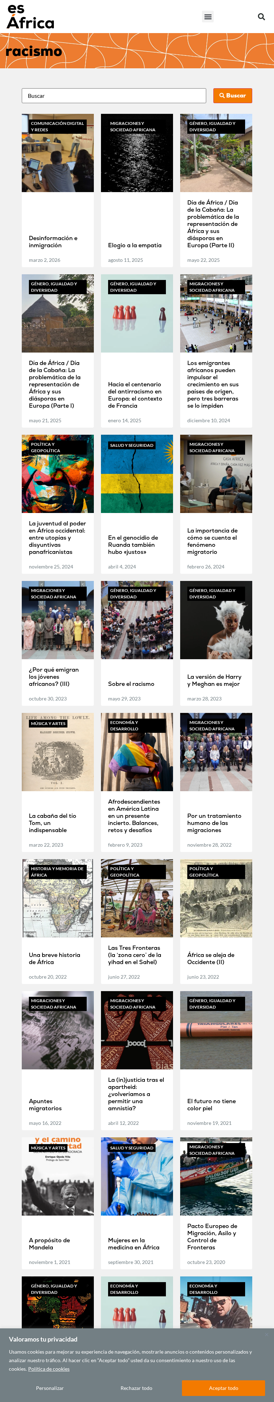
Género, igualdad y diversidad (212, 126)
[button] (208, 16)
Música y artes (48, 723)
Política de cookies (49, 1369)
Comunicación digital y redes (57, 126)
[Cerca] (266, 1334)
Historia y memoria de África (57, 872)
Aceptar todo (223, 1388)
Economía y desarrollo (124, 725)
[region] (137, 1365)
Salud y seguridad (131, 445)
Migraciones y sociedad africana (133, 126)
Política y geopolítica (45, 447)
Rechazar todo (136, 1388)
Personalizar (50, 1388)
